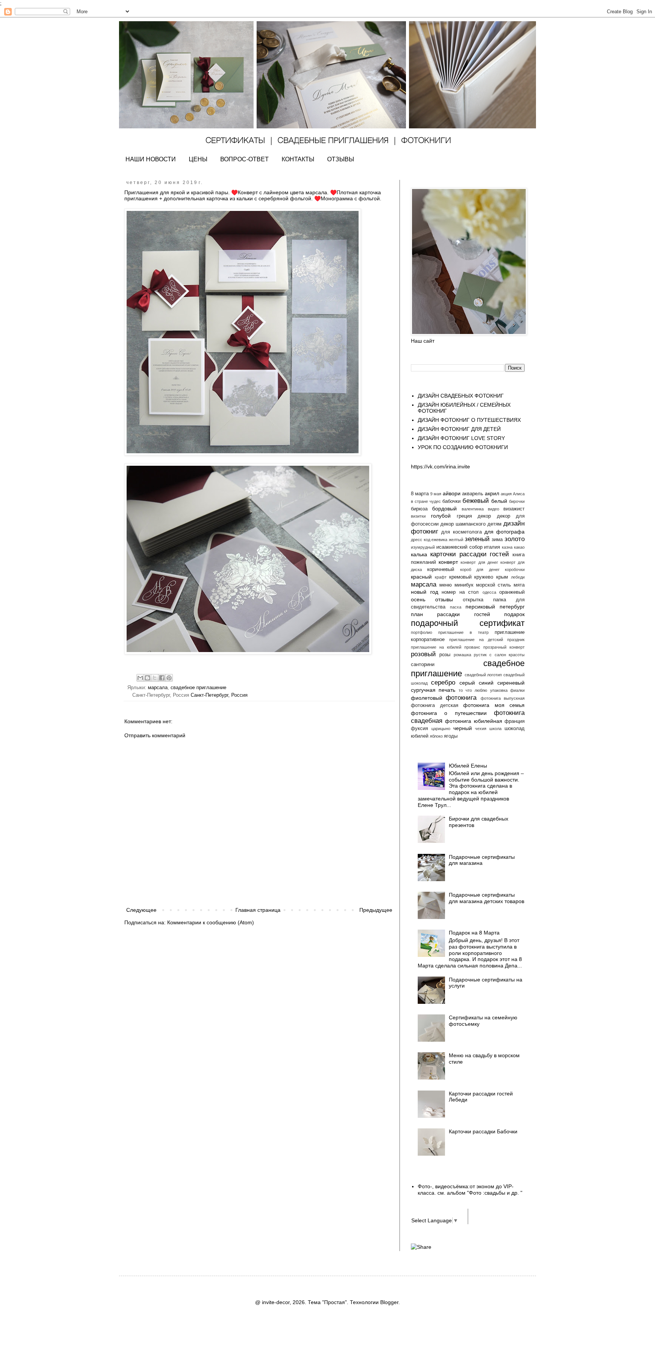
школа (495, 728)
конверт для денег (479, 562)
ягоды (451, 736)
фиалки (517, 690)
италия (492, 547)
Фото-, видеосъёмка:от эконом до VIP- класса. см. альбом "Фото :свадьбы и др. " (470, 1189)
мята (519, 585)
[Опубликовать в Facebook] (162, 678)
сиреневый (511, 683)
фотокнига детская (434, 705)
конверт (448, 562)
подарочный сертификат (468, 623)
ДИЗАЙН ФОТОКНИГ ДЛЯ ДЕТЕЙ (459, 429)
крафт (441, 577)
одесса (489, 592)
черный (462, 728)
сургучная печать (433, 690)
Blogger (389, 1302)
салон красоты (510, 654)
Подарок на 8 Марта (474, 933)
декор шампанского (463, 524)
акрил (492, 493)
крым (502, 577)
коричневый (440, 569)
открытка (473, 599)
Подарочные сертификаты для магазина (482, 860)
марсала (158, 687)
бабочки (451, 501)
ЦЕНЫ (198, 159)
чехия (480, 728)
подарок (514, 614)
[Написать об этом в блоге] (147, 678)
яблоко (436, 736)
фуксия (419, 728)
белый (499, 501)
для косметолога (461, 532)
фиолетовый (426, 698)
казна (507, 547)
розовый (423, 654)
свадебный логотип (483, 674)
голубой (441, 516)
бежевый (475, 500)
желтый (456, 539)
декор (484, 516)
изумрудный (423, 547)
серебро (443, 682)
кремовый (460, 577)
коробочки (515, 569)
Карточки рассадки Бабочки (483, 1131)
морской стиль (493, 585)
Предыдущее (375, 910)
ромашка (462, 654)
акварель (472, 493)
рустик (480, 654)
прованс (472, 647)
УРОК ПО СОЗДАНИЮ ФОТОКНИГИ (463, 447)
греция (464, 516)
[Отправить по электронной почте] (140, 678)
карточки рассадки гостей (469, 554)
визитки (418, 516)
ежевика (439, 539)
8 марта (420, 493)
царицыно (440, 728)
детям (494, 524)
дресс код (420, 539)
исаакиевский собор (459, 547)
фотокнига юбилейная (473, 721)
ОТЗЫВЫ (340, 159)
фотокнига (461, 697)
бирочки (517, 501)
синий (486, 683)
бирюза (419, 509)
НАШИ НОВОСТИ (150, 159)
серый (467, 683)
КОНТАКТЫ (298, 159)
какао (519, 547)
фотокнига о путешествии (449, 713)
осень (418, 599)
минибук (463, 585)
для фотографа (504, 532)
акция (506, 493)
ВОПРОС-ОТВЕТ (244, 159)
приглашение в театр (463, 632)
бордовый (444, 509)
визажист (514, 509)
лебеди (518, 577)
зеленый (477, 539)
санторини (422, 664)
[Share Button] (421, 1247)
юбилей (419, 736)
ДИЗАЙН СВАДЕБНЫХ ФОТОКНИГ (461, 396)
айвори (452, 493)
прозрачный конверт (504, 647)
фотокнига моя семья (494, 705)
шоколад (515, 728)
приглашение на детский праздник (487, 639)
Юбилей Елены (468, 766)
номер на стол (460, 592)
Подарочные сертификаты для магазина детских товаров (486, 898)
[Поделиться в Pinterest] (169, 678)
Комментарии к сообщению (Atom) (210, 922)
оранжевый (512, 592)
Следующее (141, 910)
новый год (424, 592)
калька (419, 554)
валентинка (473, 509)
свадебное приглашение (198, 687)
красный (421, 577)
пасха (455, 607)
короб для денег (480, 569)
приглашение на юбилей (436, 647)
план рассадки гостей (450, 614)
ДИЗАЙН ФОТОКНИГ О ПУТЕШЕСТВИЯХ (469, 420)
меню (445, 585)
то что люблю (473, 690)
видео (493, 509)
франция (515, 721)
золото (515, 539)
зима (497, 539)
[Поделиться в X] (154, 678)
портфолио (421, 632)
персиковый (480, 607)
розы (444, 654)
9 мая (435, 493)
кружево (483, 577)
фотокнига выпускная (503, 698)
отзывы (444, 599)
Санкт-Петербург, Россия (219, 695)
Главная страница (257, 910)
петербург (512, 607)
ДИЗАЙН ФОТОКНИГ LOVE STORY (461, 438)
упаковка (499, 690)
